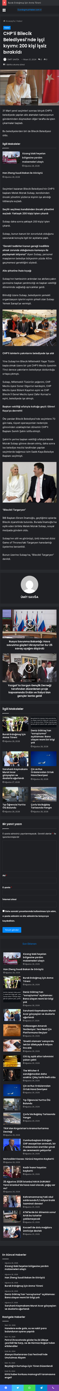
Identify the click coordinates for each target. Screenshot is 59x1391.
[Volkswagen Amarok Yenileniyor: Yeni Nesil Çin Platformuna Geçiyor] (12, 1030)
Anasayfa (10, 21)
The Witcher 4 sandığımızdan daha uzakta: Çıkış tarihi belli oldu (39, 1074)
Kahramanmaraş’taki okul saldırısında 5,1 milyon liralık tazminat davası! (39, 1200)
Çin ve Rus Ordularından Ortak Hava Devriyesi (42, 772)
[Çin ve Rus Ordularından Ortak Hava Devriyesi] (44, 758)
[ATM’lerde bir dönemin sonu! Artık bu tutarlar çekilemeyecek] (12, 1217)
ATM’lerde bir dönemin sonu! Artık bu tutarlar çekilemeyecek (39, 1215)
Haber (19, 21)
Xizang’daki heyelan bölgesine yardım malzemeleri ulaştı (33, 157)
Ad (5, 875)
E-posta (7, 887)
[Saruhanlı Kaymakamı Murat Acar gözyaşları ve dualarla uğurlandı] (15, 758)
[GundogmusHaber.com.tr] (29, 9)
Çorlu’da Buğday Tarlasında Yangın (41, 806)
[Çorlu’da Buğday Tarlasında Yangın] (44, 794)
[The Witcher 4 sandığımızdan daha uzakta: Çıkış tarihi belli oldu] (12, 1075)
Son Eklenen (29, 943)
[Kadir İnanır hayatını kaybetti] (12, 1172)
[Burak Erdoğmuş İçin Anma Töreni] (15, 724)
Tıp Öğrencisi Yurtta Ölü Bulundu (14, 806)
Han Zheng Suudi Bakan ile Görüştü (23, 173)
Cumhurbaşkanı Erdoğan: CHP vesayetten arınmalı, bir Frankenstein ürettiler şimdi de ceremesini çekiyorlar (39, 1145)
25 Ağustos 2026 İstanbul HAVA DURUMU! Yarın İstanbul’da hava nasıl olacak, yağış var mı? (29, 1185)
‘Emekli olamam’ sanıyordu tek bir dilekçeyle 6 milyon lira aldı (38, 1044)
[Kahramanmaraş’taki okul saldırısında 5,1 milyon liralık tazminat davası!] (12, 1201)
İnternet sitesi (10, 899)
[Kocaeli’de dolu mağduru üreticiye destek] (12, 1232)
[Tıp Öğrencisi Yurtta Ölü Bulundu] (15, 794)
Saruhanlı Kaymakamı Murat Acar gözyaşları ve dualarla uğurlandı (15, 774)
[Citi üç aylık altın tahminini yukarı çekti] (12, 1061)
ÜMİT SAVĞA (13, 59)
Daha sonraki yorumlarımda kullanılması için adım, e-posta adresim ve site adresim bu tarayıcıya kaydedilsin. (29, 916)
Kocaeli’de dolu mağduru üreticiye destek (37, 1229)
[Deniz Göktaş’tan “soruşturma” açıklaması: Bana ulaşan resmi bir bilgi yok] (44, 722)
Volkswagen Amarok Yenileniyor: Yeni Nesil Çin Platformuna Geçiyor (37, 1029)
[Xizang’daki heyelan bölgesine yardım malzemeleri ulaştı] (11, 157)
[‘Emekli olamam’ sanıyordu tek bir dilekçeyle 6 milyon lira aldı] (12, 1046)
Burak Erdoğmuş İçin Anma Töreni (14, 736)
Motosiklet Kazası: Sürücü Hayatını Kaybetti (28, 1158)
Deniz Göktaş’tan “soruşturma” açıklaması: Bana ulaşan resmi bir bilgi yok (43, 736)
